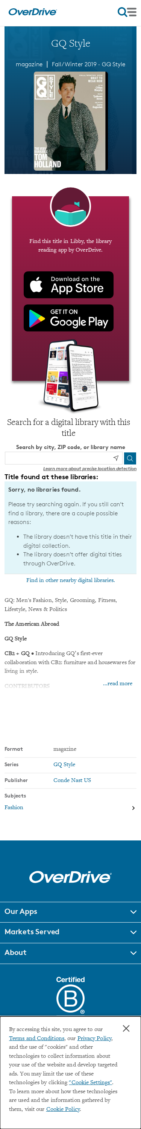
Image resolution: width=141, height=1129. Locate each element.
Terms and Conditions (36, 1039)
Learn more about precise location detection (89, 468)
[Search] (130, 458)
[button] (70, 912)
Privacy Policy (94, 1039)
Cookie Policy (63, 1109)
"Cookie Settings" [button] (90, 1083)
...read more (117, 684)
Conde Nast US (72, 781)
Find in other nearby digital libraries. (70, 580)
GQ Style (114, 64)
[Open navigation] (127, 12)
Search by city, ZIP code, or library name (70, 447)
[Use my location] (116, 458)
